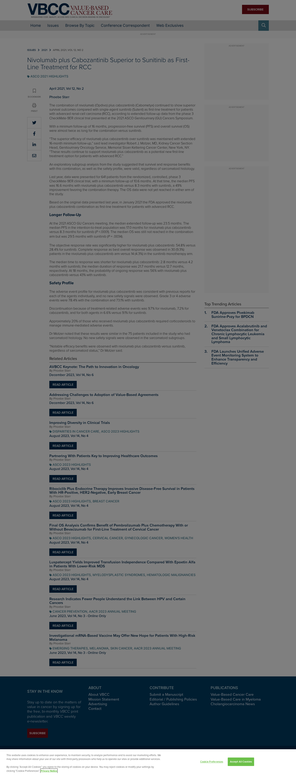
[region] (148, 762)
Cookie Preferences (211, 762)
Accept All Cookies (241, 762)
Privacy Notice (49, 771)
